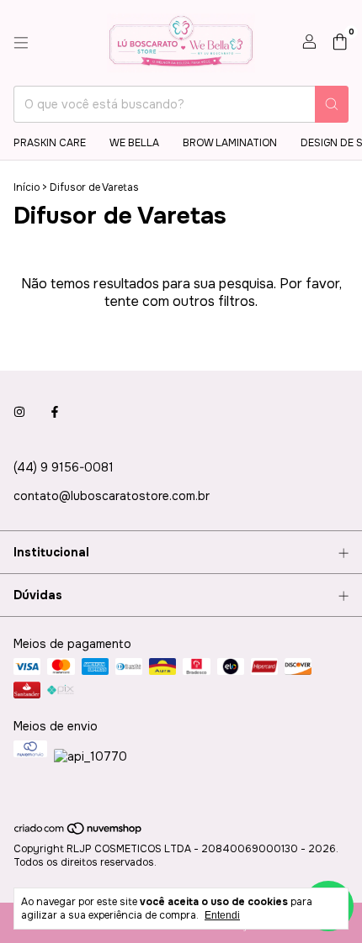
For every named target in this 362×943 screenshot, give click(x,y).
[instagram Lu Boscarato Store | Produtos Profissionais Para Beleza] (19, 411)
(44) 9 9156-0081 (63, 467)
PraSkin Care (49, 143)
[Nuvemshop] (78, 833)
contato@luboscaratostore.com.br (111, 495)
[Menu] (21, 42)
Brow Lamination (230, 143)
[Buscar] (332, 104)
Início (26, 187)
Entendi (222, 915)
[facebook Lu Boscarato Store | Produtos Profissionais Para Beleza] (55, 411)
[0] (340, 43)
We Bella (134, 143)
